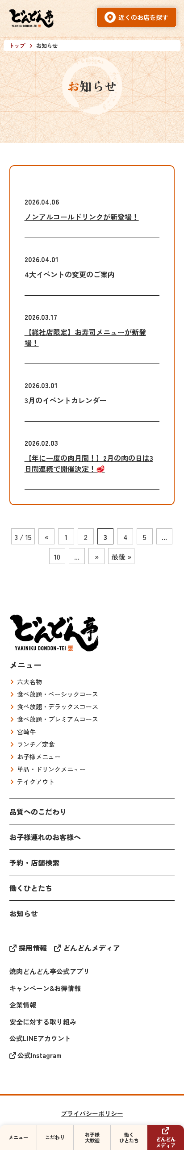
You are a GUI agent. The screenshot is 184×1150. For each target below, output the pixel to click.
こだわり (55, 1137)
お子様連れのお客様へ (45, 837)
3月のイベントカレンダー (66, 400)
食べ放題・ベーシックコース (57, 694)
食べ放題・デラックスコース (57, 706)
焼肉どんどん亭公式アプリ (49, 971)
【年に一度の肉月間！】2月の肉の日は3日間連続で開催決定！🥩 (89, 463)
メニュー (25, 664)
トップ (17, 45)
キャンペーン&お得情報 (45, 988)
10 (57, 556)
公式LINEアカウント (40, 1038)
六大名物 (29, 681)
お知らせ (23, 913)
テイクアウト (35, 781)
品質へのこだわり (38, 811)
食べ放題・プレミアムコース (57, 719)
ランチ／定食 (35, 744)
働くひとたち (30, 887)
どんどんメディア (91, 947)
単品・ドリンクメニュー (51, 769)
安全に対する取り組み (42, 1021)
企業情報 (22, 1004)
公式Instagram (39, 1055)
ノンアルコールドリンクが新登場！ (82, 216)
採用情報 (32, 947)
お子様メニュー (39, 756)
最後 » (121, 556)
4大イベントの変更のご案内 (70, 274)
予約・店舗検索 (34, 862)
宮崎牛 (26, 731)
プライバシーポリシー (92, 1113)
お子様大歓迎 (92, 1137)
